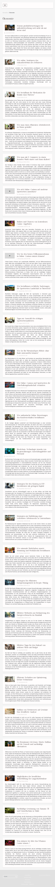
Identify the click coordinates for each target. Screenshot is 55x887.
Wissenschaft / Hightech (27, 884)
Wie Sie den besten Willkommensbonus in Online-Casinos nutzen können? (33, 255)
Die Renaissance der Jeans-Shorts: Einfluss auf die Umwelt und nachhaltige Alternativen (34, 744)
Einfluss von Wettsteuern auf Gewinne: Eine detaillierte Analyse (32, 711)
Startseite (5, 12)
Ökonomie (27, 879)
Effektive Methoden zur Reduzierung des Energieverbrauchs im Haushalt (33, 614)
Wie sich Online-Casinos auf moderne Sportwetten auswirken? (32, 190)
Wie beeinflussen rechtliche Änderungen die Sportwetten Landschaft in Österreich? (34, 287)
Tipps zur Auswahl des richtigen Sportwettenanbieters (30, 319)
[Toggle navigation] (5, 5)
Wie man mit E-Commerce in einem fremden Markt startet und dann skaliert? (33, 158)
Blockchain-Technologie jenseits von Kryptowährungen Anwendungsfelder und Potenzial (34, 451)
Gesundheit (27, 875)
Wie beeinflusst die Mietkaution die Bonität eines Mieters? (31, 94)
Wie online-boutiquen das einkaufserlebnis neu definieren (29, 61)
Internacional (27, 877)
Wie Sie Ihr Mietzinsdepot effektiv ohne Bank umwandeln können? (33, 352)
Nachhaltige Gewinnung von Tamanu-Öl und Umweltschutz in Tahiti (33, 810)
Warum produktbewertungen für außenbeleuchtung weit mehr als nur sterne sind (32, 28)
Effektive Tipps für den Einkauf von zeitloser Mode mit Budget (31, 646)
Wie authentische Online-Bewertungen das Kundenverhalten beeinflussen (32, 416)
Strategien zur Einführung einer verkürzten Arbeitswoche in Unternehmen (34, 517)
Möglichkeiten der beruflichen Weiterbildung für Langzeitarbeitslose (32, 777)
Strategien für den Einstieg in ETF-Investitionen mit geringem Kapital (31, 485)
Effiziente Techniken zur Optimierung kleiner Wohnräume (31, 678)
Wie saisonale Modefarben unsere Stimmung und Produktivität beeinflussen (33, 549)
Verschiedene (27, 882)
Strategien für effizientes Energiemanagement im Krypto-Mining (32, 582)
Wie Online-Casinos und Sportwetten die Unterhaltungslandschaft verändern (33, 384)
